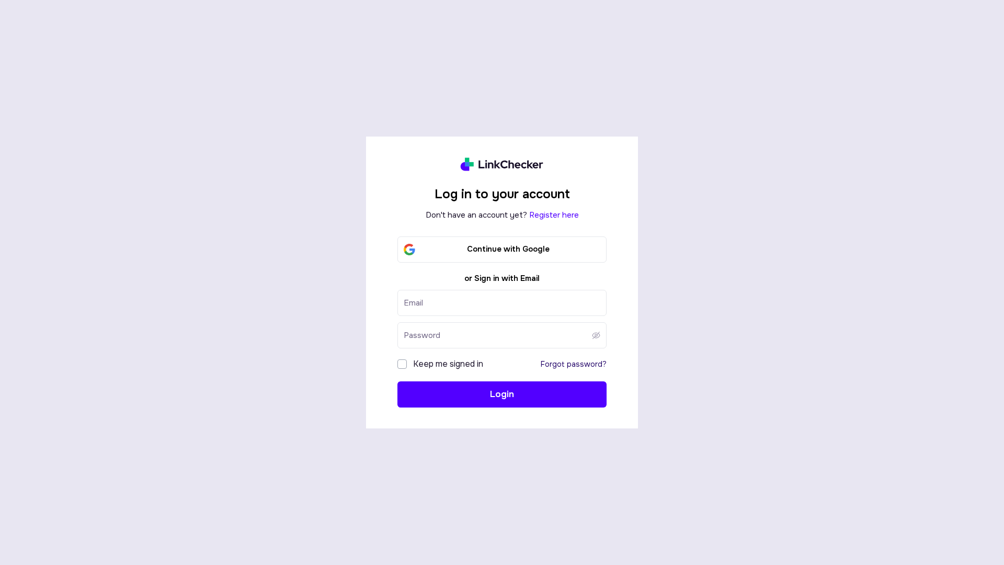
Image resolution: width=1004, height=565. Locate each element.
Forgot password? (574, 364)
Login (502, 394)
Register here (554, 215)
